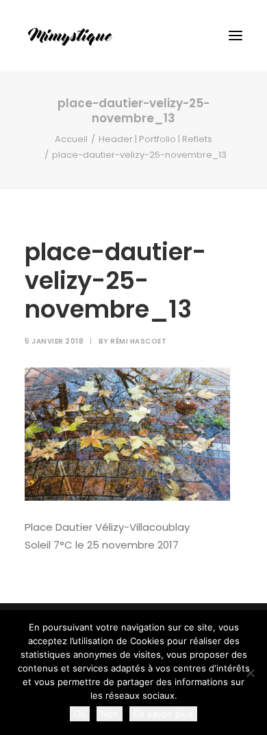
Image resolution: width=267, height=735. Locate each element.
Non (109, 713)
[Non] (250, 673)
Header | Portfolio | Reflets (155, 139)
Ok (80, 713)
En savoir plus (163, 713)
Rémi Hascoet (138, 341)
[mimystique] (70, 35)
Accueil (71, 139)
